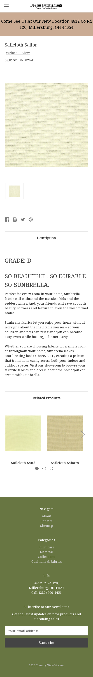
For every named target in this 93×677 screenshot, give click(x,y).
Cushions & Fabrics (46, 561)
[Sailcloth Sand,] (23, 433)
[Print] (15, 219)
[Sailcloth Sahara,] (65, 433)
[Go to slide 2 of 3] (44, 468)
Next (82, 434)
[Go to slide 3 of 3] (51, 468)
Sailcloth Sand (23, 462)
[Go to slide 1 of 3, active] (37, 468)
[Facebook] (7, 219)
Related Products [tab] (46, 398)
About (46, 516)
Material (46, 552)
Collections (46, 557)
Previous (5, 434)
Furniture (46, 547)
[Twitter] (23, 219)
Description (46, 237)
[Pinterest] (30, 219)
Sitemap (46, 525)
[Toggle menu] (6, 6)
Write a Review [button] (18, 53)
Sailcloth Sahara (65, 462)
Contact (46, 521)
